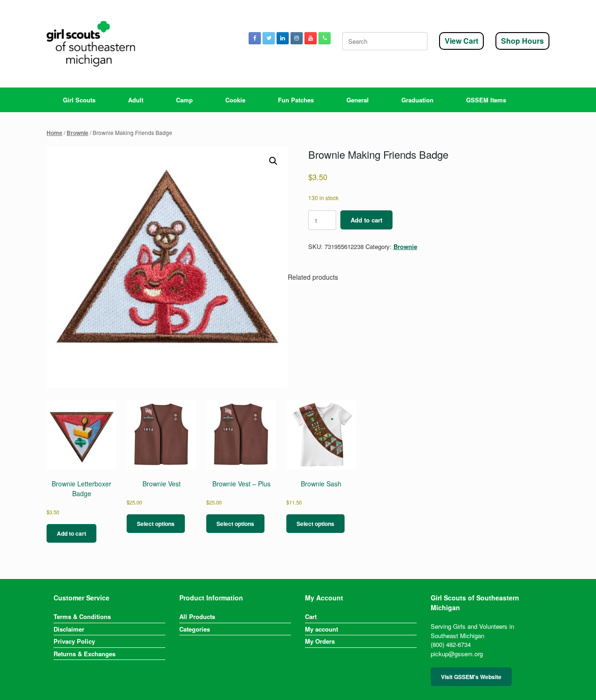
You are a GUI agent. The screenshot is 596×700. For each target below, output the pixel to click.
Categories (194, 629)
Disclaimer (69, 629)
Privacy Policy (74, 641)
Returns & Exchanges (84, 653)
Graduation (417, 99)
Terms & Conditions (82, 616)
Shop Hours (522, 40)
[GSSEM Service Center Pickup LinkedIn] (283, 38)
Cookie (235, 99)
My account (321, 629)
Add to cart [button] (71, 533)
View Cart (461, 40)
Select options (156, 523)
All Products (197, 616)
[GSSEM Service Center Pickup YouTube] (311, 38)
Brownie (77, 133)
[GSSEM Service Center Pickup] (91, 44)
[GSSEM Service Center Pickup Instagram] (297, 38)
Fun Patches (296, 99)
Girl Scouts (79, 99)
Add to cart (366, 219)
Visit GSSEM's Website (471, 677)
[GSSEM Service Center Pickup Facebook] (255, 38)
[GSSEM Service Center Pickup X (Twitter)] (269, 38)
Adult (135, 99)
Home (54, 133)
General (357, 99)
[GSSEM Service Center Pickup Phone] (324, 38)
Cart (311, 616)
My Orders (320, 641)
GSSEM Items (486, 99)
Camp (184, 99)
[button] (273, 161)
